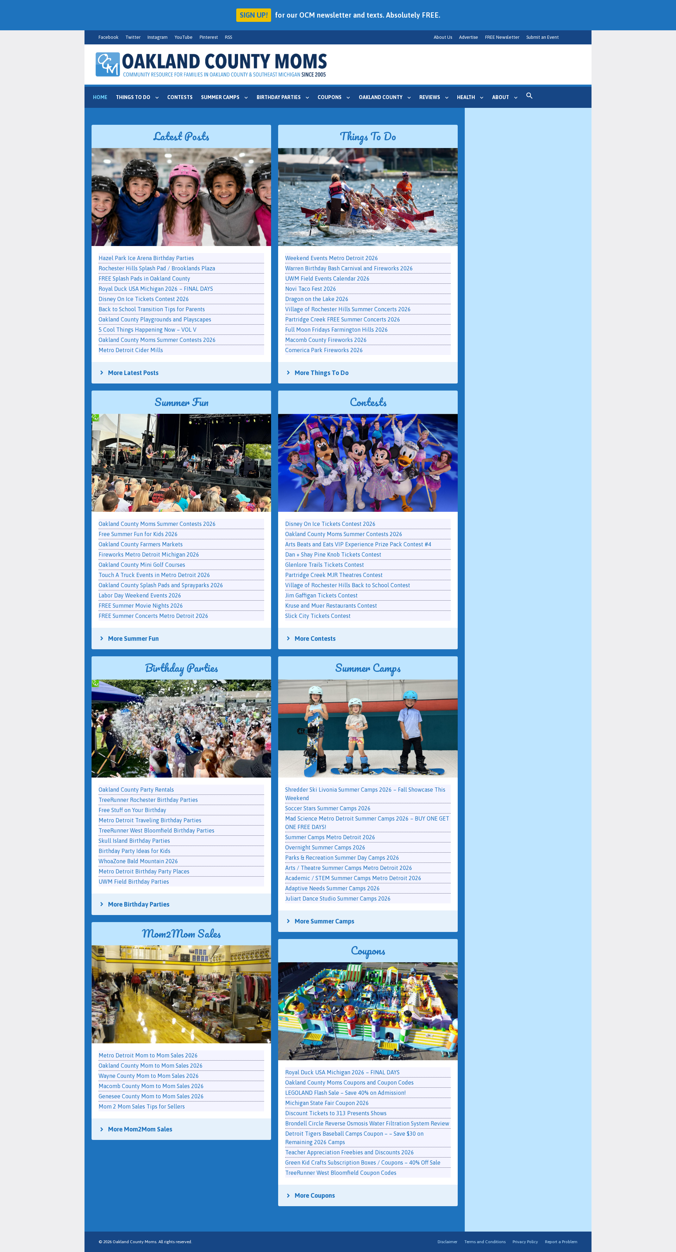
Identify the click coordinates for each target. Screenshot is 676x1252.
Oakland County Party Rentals (136, 789)
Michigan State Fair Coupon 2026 (327, 1103)
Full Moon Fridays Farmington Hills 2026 (336, 329)
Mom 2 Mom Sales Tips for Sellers (142, 1106)
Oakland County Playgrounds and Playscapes (155, 319)
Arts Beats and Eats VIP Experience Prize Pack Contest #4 (358, 544)
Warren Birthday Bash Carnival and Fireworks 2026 (349, 268)
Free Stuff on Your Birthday (132, 810)
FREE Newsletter (502, 37)
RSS (228, 37)
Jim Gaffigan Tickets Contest (321, 595)
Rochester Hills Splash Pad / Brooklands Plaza (157, 268)
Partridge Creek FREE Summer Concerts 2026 (342, 319)
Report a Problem (561, 1241)
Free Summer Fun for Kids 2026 (138, 534)
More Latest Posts (133, 372)
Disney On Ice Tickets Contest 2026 (144, 299)
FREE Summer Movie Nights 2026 (141, 605)
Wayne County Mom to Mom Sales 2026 (149, 1076)
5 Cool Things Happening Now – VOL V (147, 329)
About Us (443, 37)
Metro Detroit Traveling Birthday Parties (150, 820)
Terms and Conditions (485, 1241)
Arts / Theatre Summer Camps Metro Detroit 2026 (348, 868)
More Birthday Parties (138, 904)
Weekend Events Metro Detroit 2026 (331, 258)
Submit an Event (542, 37)
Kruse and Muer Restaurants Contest (331, 605)
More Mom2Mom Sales (140, 1129)
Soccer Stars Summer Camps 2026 (328, 808)
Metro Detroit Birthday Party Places (144, 871)
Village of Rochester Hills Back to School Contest (347, 585)
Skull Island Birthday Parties (134, 840)
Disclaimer (447, 1241)
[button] (529, 97)
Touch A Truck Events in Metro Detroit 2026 (154, 575)
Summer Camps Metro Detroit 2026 (330, 837)
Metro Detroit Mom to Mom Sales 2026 (148, 1055)
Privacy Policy (525, 1241)
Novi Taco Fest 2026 (310, 289)
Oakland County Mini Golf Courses (142, 564)
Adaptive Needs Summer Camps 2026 (332, 888)
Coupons (330, 97)
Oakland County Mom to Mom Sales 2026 (151, 1065)
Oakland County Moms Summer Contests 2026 (157, 340)
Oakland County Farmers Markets (141, 544)
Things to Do (133, 97)
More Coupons (315, 1195)
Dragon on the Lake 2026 (317, 299)
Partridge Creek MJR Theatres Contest (334, 575)
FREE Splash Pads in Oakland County (144, 278)
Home (100, 97)
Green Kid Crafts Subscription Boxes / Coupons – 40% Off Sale (362, 1162)
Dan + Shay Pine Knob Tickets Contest (333, 554)
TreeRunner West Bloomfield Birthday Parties (156, 830)
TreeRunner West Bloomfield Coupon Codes (340, 1173)
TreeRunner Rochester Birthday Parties (148, 800)
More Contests (315, 638)
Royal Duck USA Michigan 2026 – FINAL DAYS (156, 289)
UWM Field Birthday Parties (134, 881)
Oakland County (380, 97)
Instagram (158, 37)
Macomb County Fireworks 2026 (326, 340)
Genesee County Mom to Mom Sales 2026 (151, 1096)
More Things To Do (322, 372)
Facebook (108, 37)
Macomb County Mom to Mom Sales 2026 (151, 1086)
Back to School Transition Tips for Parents (152, 309)
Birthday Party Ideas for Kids (134, 851)
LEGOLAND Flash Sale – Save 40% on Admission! (345, 1093)
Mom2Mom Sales (181, 933)
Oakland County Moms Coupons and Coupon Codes (349, 1082)
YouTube (184, 37)
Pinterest (209, 37)
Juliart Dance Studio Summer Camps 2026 (338, 898)
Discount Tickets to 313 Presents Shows (336, 1113)
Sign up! (254, 15)
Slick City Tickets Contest (318, 616)
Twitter (132, 37)
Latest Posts (181, 136)
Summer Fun (181, 402)
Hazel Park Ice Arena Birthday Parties (146, 258)
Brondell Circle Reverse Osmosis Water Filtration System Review (367, 1123)
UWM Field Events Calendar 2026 (327, 278)
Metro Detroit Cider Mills (131, 350)
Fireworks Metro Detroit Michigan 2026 (149, 554)
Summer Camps (220, 97)
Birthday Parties (279, 97)
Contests (180, 97)
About (500, 97)
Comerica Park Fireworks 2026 (324, 350)
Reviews (429, 97)
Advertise (468, 37)
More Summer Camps (324, 921)
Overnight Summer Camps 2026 (325, 847)
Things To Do (368, 136)
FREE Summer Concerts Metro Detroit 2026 (153, 616)
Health (466, 97)
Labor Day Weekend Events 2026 (140, 595)
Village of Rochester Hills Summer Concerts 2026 (348, 309)
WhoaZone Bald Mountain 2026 (138, 861)
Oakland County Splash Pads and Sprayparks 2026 (161, 585)
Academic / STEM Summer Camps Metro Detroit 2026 (353, 878)
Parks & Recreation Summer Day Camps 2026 (342, 857)
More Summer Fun (133, 638)
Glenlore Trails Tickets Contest (324, 564)
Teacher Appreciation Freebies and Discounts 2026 (349, 1152)
